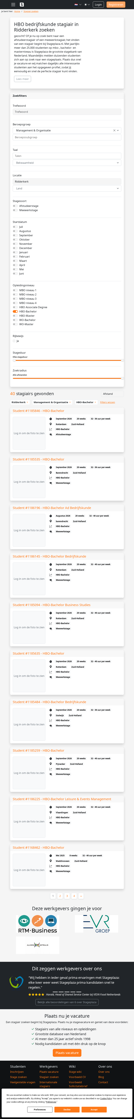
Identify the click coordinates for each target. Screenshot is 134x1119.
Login (98, 4)
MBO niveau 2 (27, 294)
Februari (24, 256)
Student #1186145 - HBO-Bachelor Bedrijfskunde (49, 556)
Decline (67, 1110)
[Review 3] (67, 992)
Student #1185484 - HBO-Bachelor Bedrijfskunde (49, 702)
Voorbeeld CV (77, 1077)
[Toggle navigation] (13, 4)
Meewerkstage (28, 210)
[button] (78, 5)
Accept (94, 1110)
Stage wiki (75, 1072)
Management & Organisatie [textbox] (33, 130)
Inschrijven (17, 1072)
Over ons (104, 1072)
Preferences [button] (51, 1102)
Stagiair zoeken (49, 1077)
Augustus (25, 231)
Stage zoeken (18, 1077)
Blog (101, 1077)
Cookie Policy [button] (106, 1098)
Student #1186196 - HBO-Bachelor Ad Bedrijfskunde (52, 508)
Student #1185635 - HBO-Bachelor (38, 653)
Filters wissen (107, 402)
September (26, 235)
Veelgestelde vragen (22, 1082)
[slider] (14, 360)
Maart (23, 261)
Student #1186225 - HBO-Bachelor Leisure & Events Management (62, 799)
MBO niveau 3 (27, 299)
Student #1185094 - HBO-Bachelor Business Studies (52, 605)
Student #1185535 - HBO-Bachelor (38, 459)
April (22, 265)
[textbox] (65, 163)
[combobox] (67, 130)
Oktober (24, 239)
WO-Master (26, 324)
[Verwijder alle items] (114, 130)
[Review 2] (61, 992)
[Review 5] (78, 992)
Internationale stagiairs (48, 1084)
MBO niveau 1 (27, 290)
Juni (21, 273)
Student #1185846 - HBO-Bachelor (38, 411)
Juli (21, 227)
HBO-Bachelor (28, 311)
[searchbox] (67, 137)
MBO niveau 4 (27, 303)
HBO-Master (27, 315)
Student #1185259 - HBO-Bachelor (38, 750)
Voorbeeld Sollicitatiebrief (78, 1084)
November (25, 244)
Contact (103, 1082)
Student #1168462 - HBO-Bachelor (38, 847)
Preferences (40, 1110)
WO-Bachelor (27, 320)
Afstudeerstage (28, 206)
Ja (18, 341)
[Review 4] (72, 992)
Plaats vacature (67, 1053)
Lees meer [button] (22, 79)
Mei (21, 269)
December (25, 248)
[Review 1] (55, 992)
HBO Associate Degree (33, 307)
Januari (23, 252)
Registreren (116, 4)
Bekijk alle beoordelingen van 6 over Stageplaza (67, 1002)
